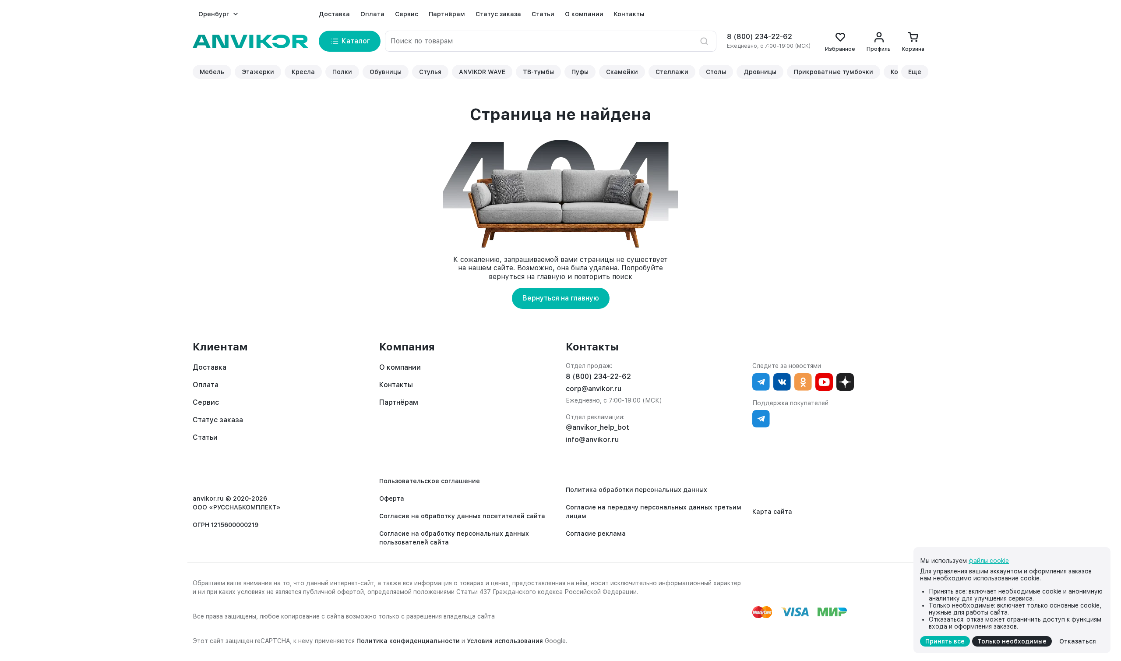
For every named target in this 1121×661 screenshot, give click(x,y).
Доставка (334, 14)
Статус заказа (498, 14)
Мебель (212, 71)
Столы (716, 71)
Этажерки (258, 71)
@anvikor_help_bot (597, 427)
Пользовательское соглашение (429, 480)
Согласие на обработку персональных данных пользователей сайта (454, 538)
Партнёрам (447, 14)
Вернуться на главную (560, 298)
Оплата (372, 14)
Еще (914, 71)
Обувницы (386, 71)
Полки (342, 71)
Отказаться (1077, 641)
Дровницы (760, 71)
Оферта (391, 498)
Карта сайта (772, 511)
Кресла (303, 71)
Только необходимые (1012, 641)
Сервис (406, 14)
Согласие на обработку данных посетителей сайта (462, 516)
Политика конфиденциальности (408, 640)
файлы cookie (989, 560)
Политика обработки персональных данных (636, 489)
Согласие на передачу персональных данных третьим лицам (653, 512)
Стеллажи (672, 71)
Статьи (543, 14)
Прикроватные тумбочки (833, 71)
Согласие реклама (596, 533)
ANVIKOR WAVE (482, 71)
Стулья (430, 71)
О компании (584, 14)
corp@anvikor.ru (593, 389)
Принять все (945, 641)
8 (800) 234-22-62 (759, 36)
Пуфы (580, 71)
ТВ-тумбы (538, 71)
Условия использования (505, 640)
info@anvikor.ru (592, 439)
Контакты (629, 14)
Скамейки (622, 71)
